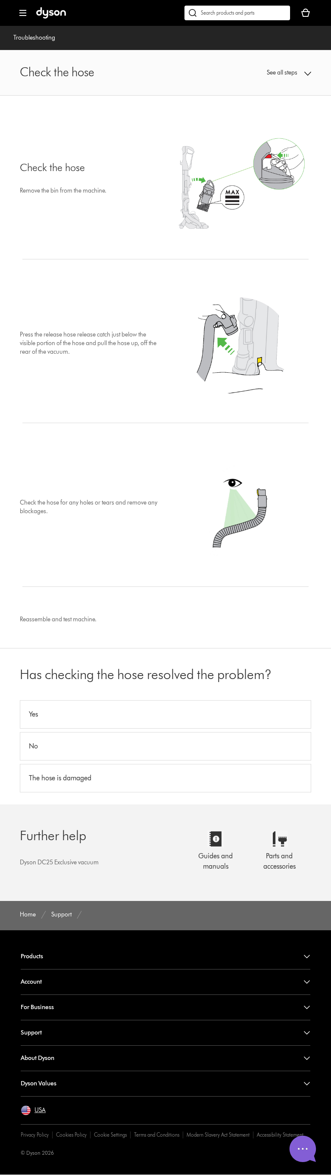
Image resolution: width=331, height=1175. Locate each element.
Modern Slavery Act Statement (218, 1134)
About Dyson (37, 1058)
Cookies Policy (71, 1134)
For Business (37, 1007)
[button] (284, 73)
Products (32, 956)
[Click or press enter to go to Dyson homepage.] (51, 16)
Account (31, 981)
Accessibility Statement (280, 1134)
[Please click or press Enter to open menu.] (22, 13)
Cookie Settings (110, 1134)
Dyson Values (38, 1083)
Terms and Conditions (156, 1134)
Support (31, 1032)
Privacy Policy (35, 1134)
